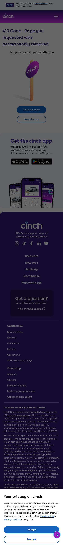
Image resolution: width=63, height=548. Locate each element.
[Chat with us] (57, 534)
